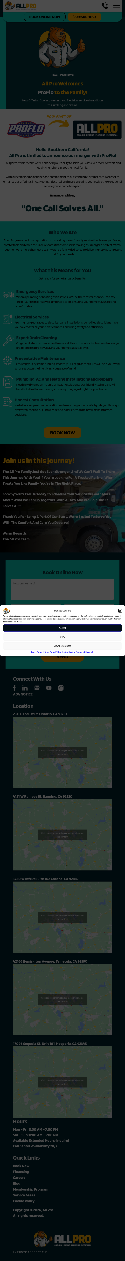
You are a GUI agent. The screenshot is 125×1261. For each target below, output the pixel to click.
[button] (120, 610)
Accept (62, 628)
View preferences (62, 645)
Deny (62, 636)
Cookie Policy (36, 651)
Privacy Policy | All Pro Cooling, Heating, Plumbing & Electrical (68, 651)
